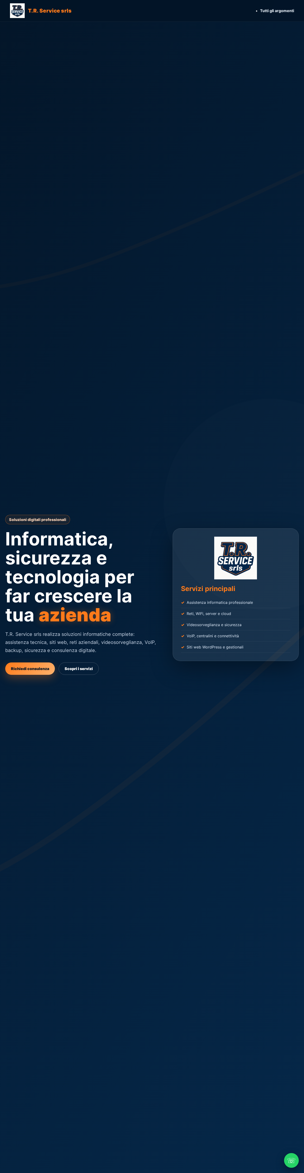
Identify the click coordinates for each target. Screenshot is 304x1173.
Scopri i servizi (79, 668)
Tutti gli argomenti (277, 10)
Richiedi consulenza (30, 668)
